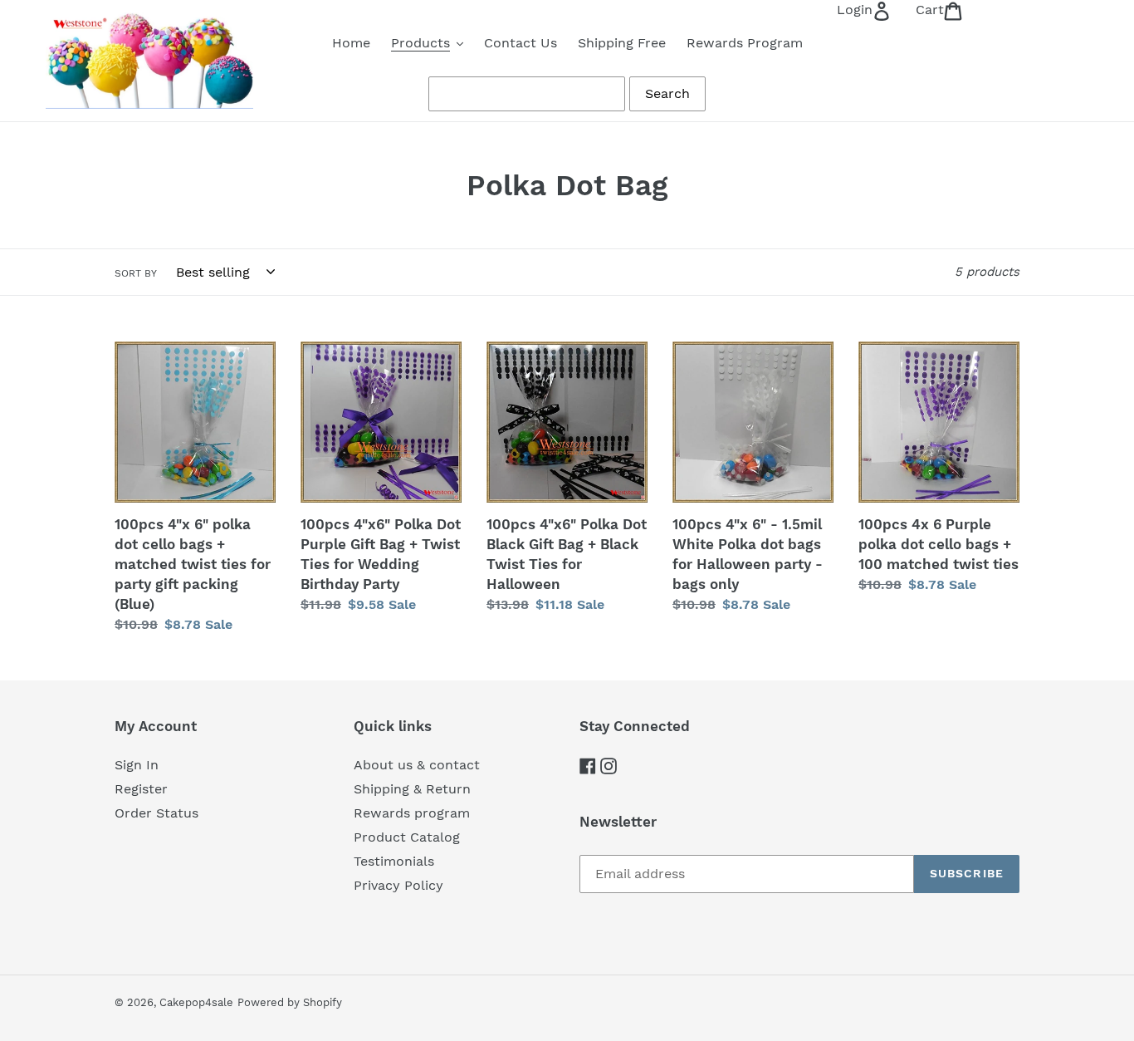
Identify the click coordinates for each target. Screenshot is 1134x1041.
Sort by (136, 273)
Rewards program (412, 813)
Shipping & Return (412, 789)
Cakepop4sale (196, 1002)
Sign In (137, 765)
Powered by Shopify (289, 1002)
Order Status (156, 813)
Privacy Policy (398, 885)
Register (141, 789)
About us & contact (417, 765)
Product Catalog (407, 837)
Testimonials (394, 861)
